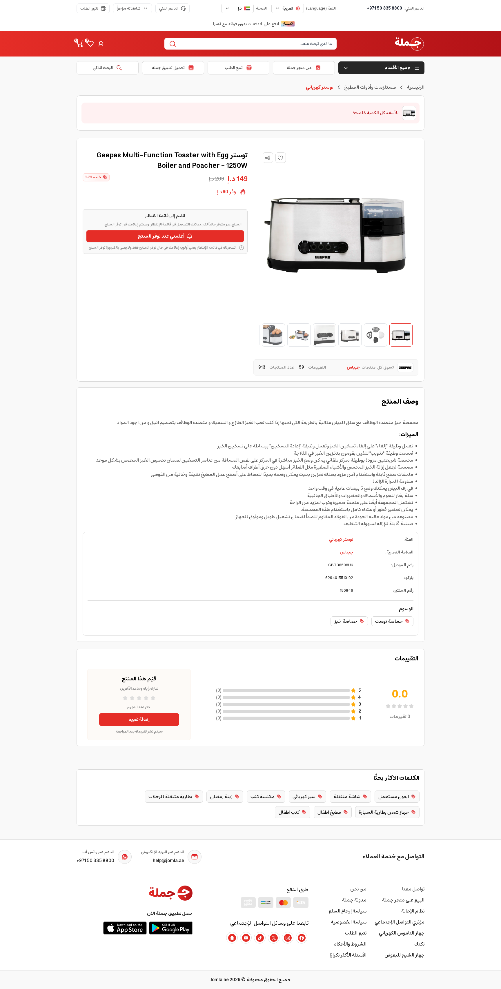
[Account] (100, 43)
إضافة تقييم (139, 719)
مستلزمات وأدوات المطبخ (370, 87)
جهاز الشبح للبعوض (404, 955)
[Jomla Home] (409, 44)
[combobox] (287, 8)
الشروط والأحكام (349, 944)
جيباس (346, 552)
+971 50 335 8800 (384, 8)
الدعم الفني (168, 8)
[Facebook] (301, 938)
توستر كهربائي (341, 539)
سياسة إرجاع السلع (347, 911)
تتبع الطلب (89, 8)
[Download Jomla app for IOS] (125, 927)
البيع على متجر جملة (403, 900)
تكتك (419, 944)
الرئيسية (415, 87)
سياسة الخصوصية (348, 922)
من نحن (358, 889)
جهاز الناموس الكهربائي (401, 933)
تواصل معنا (413, 889)
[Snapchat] (232, 938)
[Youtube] (246, 938)
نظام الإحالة (412, 911)
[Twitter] (274, 938)
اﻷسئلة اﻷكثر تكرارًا (348, 955)
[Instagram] (288, 938)
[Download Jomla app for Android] (171, 927)
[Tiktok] (260, 938)
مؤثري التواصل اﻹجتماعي (399, 922)
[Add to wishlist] (280, 157)
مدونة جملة (354, 900)
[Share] (267, 158)
